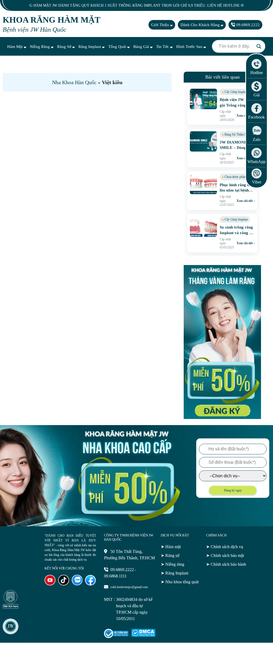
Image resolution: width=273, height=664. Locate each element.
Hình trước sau (189, 46)
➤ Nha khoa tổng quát (180, 582)
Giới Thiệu (160, 25)
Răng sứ (64, 46)
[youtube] (50, 584)
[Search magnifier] (259, 46)
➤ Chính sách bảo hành (226, 564)
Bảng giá (141, 46)
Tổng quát (117, 46)
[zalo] (77, 584)
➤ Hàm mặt (171, 546)
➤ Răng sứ (170, 555)
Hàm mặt (15, 46)
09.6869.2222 (247, 25)
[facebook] (90, 584)
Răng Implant (90, 46)
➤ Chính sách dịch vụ (224, 546)
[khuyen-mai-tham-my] (222, 417)
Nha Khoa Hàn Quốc (74, 82)
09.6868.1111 (115, 576)
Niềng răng (40, 46)
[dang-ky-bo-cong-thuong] (116, 636)
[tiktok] (63, 584)
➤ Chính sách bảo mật (225, 555)
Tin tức (163, 46)
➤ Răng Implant (174, 573)
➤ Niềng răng (172, 564)
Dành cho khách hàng (200, 25)
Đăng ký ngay (233, 490)
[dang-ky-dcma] (143, 635)
